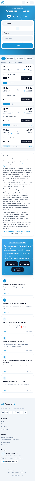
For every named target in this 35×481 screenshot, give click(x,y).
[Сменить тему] (23, 2)
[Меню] (32, 2)
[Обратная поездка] (17, 28)
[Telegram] (2, 412)
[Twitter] (25, 412)
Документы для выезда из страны (14, 303)
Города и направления (7, 437)
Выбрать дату (26, 78)
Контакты (4, 426)
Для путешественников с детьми (14, 322)
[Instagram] (21, 412)
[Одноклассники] (14, 412)
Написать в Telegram (10, 461)
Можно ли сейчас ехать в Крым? (14, 381)
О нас (3, 421)
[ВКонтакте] (10, 412)
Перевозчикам (5, 442)
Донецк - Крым (25, 231)
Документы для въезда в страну (14, 284)
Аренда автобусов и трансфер (10, 439)
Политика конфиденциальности (17, 472)
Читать (5, 293)
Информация (5, 429)
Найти (17, 46)
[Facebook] (17, 412)
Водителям (4, 444)
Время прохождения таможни (13, 341)
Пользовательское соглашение (17, 470)
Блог (2, 424)
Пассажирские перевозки (12, 231)
